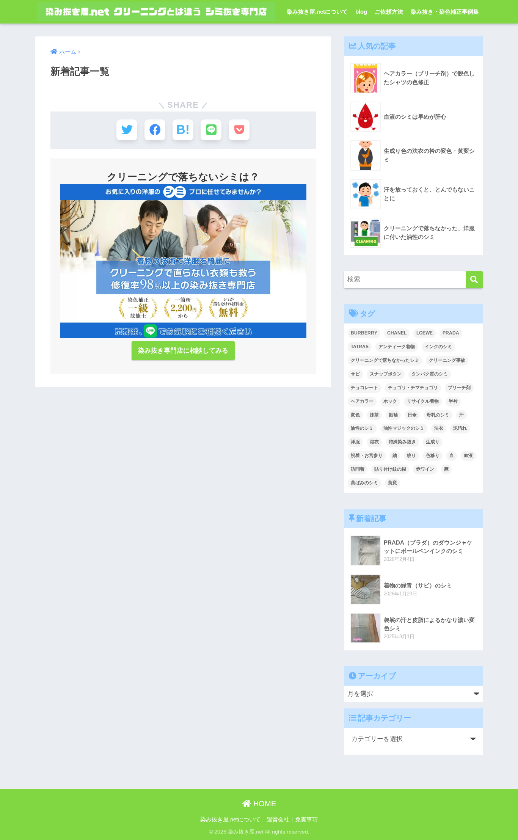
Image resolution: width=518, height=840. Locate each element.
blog (361, 11)
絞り (411, 455)
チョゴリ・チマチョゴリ (413, 387)
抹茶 (374, 415)
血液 (468, 455)
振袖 (393, 415)
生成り (433, 441)
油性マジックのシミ (403, 428)
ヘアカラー (362, 401)
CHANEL (397, 333)
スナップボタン (386, 374)
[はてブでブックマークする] (183, 129)
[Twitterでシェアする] (126, 129)
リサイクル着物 (423, 401)
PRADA (451, 333)
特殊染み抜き (402, 441)
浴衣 (374, 441)
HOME (263, 803)
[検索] (474, 279)
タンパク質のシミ (429, 374)
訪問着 (357, 469)
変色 (355, 415)
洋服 (355, 441)
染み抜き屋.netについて (317, 11)
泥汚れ (460, 428)
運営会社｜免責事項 (292, 819)
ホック (390, 401)
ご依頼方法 (389, 11)
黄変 (392, 482)
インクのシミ (438, 346)
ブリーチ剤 (459, 387)
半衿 (453, 401)
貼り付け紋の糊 (390, 469)
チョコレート (364, 387)
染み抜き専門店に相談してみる (183, 350)
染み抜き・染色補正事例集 (445, 11)
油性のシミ (362, 428)
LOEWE (424, 333)
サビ (355, 374)
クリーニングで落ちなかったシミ (385, 360)
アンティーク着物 (396, 346)
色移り (433, 455)
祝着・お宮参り (367, 455)
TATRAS (360, 346)
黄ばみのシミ (364, 482)
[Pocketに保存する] (239, 129)
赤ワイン (425, 469)
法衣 (438, 428)
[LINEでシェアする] (211, 129)
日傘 (412, 415)
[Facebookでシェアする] (154, 129)
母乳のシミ (438, 415)
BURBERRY (364, 333)
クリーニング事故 (447, 360)
